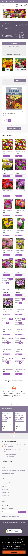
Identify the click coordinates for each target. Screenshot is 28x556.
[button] (9, 120)
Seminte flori (20, 49)
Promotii (7, 80)
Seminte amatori (21, 69)
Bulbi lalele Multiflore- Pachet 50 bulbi (20, 270)
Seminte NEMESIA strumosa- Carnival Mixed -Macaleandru (13, 112)
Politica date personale (18, 548)
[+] (7, 119)
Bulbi (7, 69)
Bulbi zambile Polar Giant (8, 329)
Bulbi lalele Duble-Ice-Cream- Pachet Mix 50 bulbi (8, 151)
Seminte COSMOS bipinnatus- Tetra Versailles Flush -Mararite (7, 424)
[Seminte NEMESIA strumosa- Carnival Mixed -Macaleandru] (14, 98)
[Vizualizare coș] (25, 5)
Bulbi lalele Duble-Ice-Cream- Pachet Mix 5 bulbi (20, 151)
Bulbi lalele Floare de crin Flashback (8, 230)
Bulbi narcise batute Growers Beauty (8, 369)
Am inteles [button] (14, 552)
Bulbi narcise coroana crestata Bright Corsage (20, 369)
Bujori (8, 49)
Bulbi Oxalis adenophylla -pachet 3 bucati (8, 309)
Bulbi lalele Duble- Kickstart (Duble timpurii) (20, 190)
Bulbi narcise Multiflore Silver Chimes (20, 309)
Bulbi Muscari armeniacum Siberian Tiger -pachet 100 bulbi (20, 329)
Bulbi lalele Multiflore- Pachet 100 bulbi (8, 270)
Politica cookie (6, 548)
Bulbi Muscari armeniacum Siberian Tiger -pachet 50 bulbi (8, 349)
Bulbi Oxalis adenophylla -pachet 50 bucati (20, 289)
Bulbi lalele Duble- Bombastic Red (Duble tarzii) (8, 190)
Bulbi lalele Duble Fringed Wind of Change (8, 210)
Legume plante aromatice (14, 54)
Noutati (8, 83)
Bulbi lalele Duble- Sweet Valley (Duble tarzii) (8, 171)
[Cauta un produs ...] (21, 5)
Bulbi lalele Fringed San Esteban (20, 230)
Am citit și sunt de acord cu (10, 516)
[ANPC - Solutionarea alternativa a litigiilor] (14, 531)
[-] (7, 121)
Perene (14, 51)
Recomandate (20, 80)
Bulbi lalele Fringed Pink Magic (8, 250)
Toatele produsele (13, 128)
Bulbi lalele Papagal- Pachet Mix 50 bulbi (8, 289)
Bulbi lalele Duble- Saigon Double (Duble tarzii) (20, 171)
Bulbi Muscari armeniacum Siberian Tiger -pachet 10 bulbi (20, 349)
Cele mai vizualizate (8, 408)
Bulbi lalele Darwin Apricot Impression (20, 210)
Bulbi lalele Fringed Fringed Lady (20, 250)
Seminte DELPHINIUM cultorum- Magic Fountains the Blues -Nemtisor (20, 424)
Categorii (14, 43)
